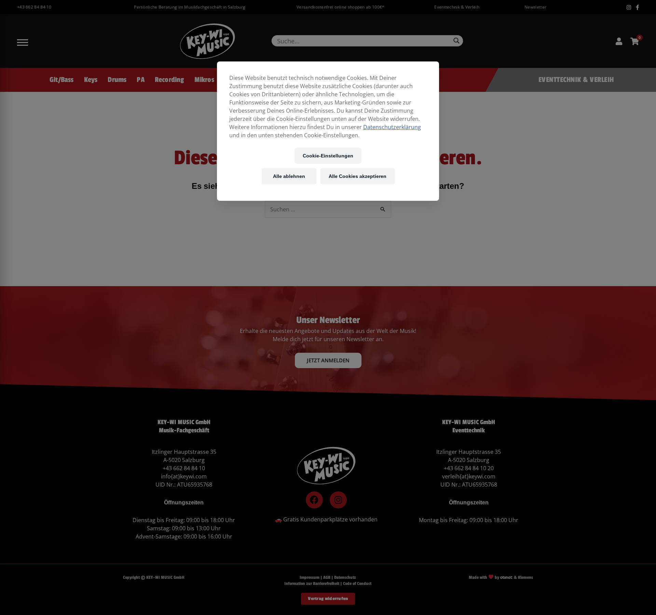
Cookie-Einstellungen (328, 155)
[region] (328, 131)
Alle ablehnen (289, 176)
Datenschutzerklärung (392, 127)
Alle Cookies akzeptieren (357, 176)
